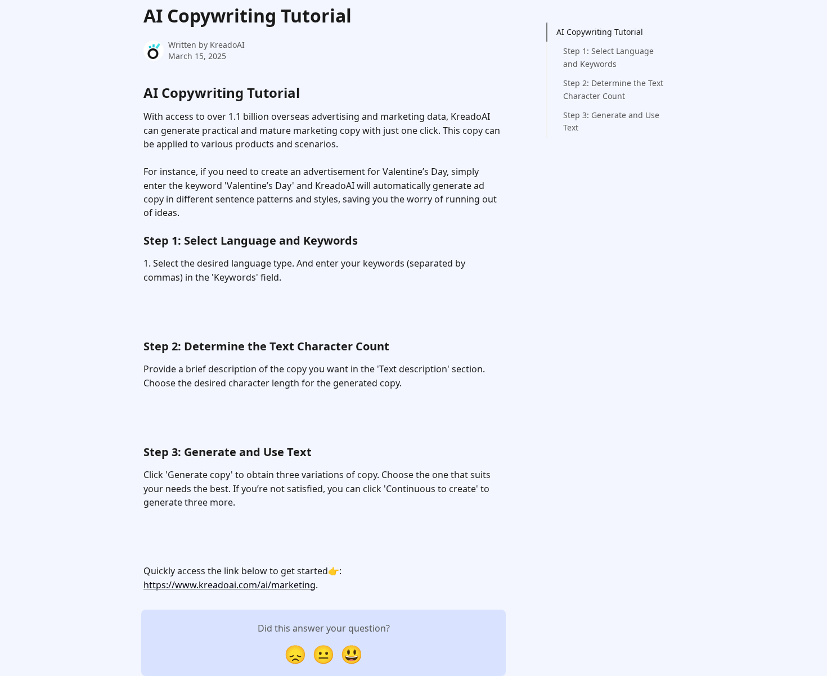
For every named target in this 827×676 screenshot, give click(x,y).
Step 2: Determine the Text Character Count (613, 89)
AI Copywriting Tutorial (599, 31)
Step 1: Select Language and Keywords (608, 57)
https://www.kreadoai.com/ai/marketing (229, 585)
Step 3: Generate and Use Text (611, 121)
